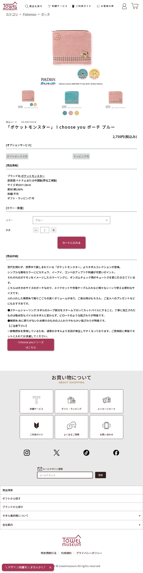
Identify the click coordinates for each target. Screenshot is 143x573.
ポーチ (45, 14)
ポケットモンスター (33, 176)
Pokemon (29, 14)
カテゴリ (12, 14)
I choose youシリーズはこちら (31, 344)
